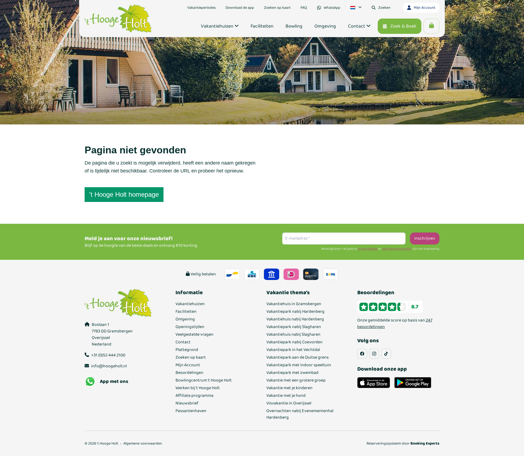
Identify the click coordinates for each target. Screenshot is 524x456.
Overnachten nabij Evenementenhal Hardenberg (300, 414)
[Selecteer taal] (355, 8)
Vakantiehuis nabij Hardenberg (295, 319)
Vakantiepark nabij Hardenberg (295, 311)
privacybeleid (367, 249)
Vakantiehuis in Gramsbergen (293, 304)
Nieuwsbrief (186, 403)
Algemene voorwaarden (142, 443)
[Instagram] (374, 354)
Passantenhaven (190, 411)
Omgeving (185, 319)
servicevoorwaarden (397, 249)
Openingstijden (189, 327)
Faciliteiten (185, 311)
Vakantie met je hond (286, 395)
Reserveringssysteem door (403, 443)
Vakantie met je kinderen (289, 388)
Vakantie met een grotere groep (296, 380)
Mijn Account (187, 365)
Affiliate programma (194, 395)
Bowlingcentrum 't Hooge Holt (203, 380)
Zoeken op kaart (190, 357)
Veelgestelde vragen (194, 334)
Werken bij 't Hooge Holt (197, 388)
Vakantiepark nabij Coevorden (294, 342)
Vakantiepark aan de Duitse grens (297, 357)
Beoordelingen (189, 372)
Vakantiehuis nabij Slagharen (293, 334)
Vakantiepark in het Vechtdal (293, 350)
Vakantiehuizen (190, 304)
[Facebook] (362, 354)
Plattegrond (186, 350)
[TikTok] (386, 354)
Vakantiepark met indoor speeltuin (298, 365)
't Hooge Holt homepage (124, 194)
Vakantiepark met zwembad (292, 372)
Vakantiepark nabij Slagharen (293, 327)
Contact (182, 342)
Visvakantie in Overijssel (288, 403)
